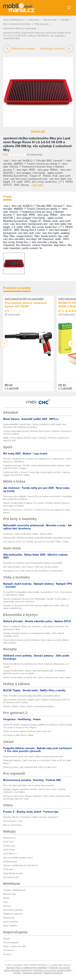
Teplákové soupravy (12, 914)
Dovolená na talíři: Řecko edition (18, 735)
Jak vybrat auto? (11, 877)
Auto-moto (33, 19)
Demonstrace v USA (13, 821)
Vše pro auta (50, 19)
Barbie (6, 898)
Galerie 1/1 (38, 131)
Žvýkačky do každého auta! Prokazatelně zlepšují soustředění (32, 563)
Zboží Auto (8, 869)
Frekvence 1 (9, 950)
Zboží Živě (8, 842)
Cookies (17, 973)
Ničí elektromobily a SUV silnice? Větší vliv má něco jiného (30, 567)
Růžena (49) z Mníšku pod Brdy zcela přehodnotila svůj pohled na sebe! (37, 538)
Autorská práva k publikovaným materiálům (26, 967)
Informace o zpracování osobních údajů (52, 970)
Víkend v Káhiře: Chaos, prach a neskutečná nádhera (28, 706)
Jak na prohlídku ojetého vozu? (18, 857)
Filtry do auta (41, 24)
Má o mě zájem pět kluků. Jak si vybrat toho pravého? (28, 785)
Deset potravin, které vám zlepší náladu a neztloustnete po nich (33, 756)
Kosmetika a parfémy (13, 910)
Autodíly (64, 19)
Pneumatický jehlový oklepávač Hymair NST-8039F (26, 304)
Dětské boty (9, 918)
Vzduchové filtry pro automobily (19, 28)
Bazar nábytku (10, 925)
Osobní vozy (9, 846)
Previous (4, 343)
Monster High (9, 894)
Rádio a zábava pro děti (14, 946)
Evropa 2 (7, 954)
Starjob (6, 938)
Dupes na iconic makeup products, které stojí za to (27, 731)
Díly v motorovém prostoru (17, 24)
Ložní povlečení (10, 922)
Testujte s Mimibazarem (14, 890)
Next (71, 343)
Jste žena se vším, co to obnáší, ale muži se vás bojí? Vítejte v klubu (35, 541)
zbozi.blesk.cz (10, 853)
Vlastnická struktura (53, 973)
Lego (5, 902)
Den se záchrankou (12, 825)
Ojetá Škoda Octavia (13, 873)
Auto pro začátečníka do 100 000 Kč (20, 865)
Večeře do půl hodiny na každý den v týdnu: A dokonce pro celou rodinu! (37, 677)
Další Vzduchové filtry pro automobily (24, 298)
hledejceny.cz (9, 838)
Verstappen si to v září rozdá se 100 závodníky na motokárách (33, 571)
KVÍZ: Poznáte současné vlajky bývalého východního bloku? (31, 696)
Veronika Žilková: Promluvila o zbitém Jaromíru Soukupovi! (30, 817)
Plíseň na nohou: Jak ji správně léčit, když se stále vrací (29, 767)
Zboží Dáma (9, 849)
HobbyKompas (10, 861)
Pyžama (7, 906)
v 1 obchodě (12, 388)
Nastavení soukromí (32, 973)
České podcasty (11, 942)
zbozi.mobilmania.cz (14, 19)
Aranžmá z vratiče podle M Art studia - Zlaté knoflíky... (28, 534)
